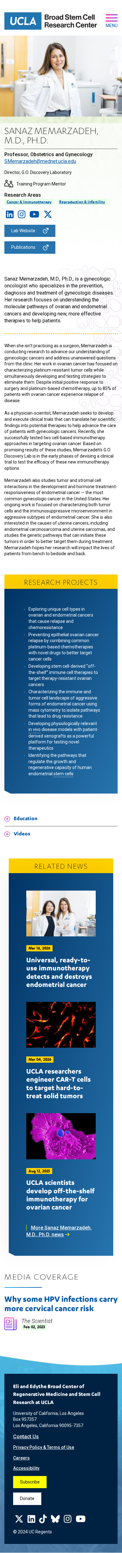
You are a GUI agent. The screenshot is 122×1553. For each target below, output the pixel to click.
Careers (21, 1457)
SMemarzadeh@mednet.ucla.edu (40, 161)
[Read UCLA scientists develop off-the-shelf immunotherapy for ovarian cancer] (61, 1136)
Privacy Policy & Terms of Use (43, 1447)
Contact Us (26, 1437)
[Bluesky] (55, 1520)
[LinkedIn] (10, 216)
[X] (47, 216)
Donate (27, 1498)
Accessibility (26, 1468)
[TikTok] (43, 1520)
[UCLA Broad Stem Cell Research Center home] (50, 21)
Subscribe (30, 1481)
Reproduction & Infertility (82, 202)
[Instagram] (22, 216)
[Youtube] (34, 216)
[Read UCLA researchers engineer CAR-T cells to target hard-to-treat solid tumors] (61, 1025)
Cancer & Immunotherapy (29, 202)
